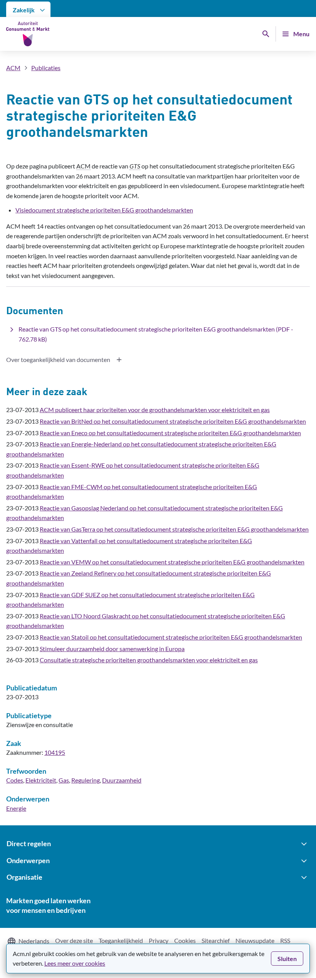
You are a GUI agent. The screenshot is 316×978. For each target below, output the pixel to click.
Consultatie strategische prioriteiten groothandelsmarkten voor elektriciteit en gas (149, 659)
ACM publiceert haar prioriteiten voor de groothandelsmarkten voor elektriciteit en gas (155, 409)
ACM (13, 67)
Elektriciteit (40, 780)
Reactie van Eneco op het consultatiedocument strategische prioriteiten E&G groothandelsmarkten (170, 432)
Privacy (158, 940)
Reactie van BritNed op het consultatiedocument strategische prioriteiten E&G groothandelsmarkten (173, 421)
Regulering (85, 780)
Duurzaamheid (121, 780)
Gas (64, 780)
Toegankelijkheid (121, 940)
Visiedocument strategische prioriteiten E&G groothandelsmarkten (104, 210)
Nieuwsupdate (254, 940)
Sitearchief (216, 940)
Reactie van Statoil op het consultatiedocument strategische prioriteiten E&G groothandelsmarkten (171, 637)
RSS (285, 940)
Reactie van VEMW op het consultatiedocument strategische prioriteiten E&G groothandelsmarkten (172, 562)
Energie (16, 808)
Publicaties (46, 67)
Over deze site (74, 940)
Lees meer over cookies (74, 963)
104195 (54, 752)
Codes (14, 780)
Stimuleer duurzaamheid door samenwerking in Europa (112, 648)
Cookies (185, 940)
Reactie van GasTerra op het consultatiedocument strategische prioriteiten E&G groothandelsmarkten (174, 529)
